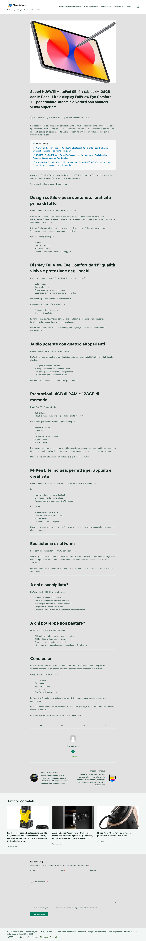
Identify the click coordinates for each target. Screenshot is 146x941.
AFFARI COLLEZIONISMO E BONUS (69, 7)
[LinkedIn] (105, 725)
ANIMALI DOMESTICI (91, 7)
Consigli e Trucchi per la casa (78, 118)
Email (62, 871)
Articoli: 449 (73, 756)
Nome (33, 871)
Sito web (92, 871)
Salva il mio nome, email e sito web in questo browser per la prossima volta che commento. (65, 908)
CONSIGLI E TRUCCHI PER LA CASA (112, 7)
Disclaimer (44, 937)
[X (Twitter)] (62, 725)
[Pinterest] (83, 725)
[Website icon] (73, 751)
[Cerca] (138, 7)
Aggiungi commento (39, 882)
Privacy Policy (55, 937)
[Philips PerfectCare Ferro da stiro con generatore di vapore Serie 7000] (118, 817)
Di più (129, 7)
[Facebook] (41, 725)
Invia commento (39, 914)
